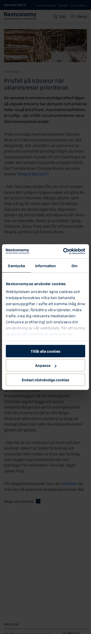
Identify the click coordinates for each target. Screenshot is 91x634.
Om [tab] (74, 265)
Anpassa (42, 365)
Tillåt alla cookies (45, 350)
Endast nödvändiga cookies (45, 379)
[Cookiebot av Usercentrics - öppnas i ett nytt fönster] (64, 251)
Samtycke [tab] (16, 265)
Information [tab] (45, 265)
